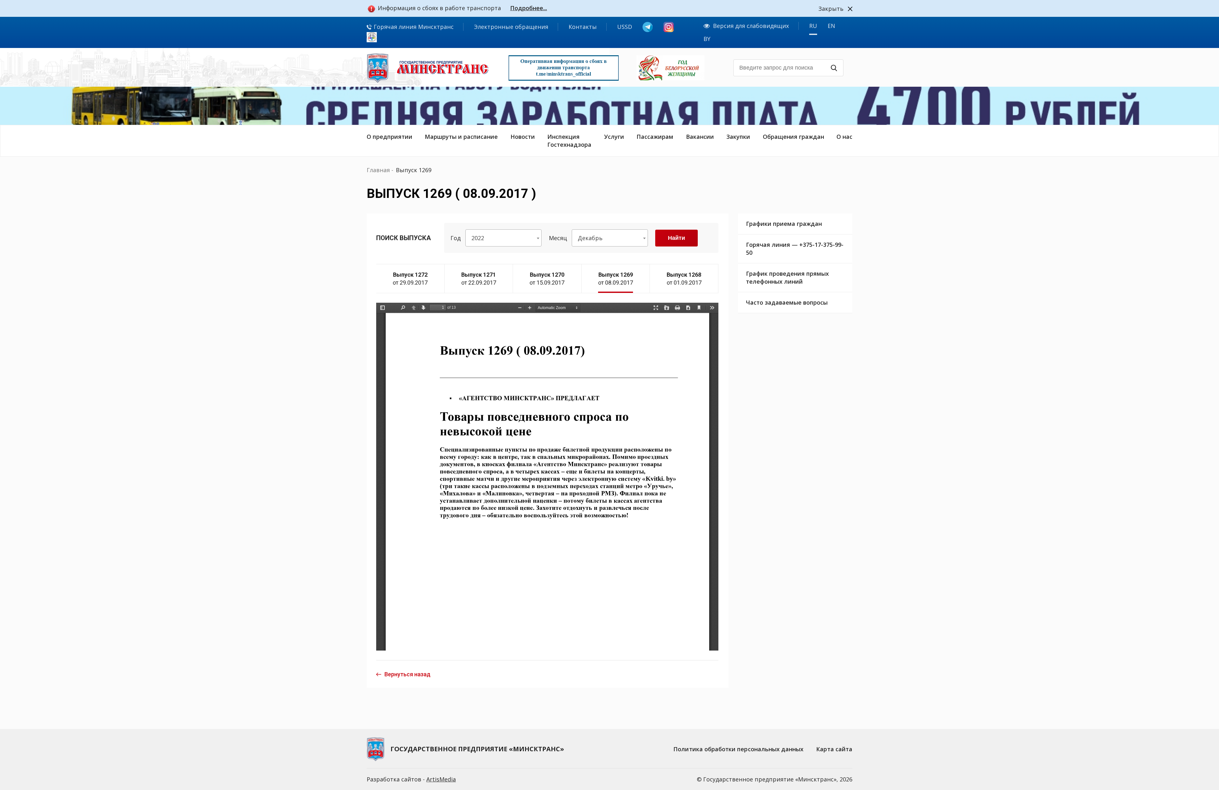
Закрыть (830, 8)
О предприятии (389, 136)
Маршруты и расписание (461, 136)
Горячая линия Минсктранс (413, 26)
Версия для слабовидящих (751, 26)
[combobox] (503, 237)
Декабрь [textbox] (590, 238)
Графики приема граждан (784, 223)
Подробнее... (528, 8)
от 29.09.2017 (410, 278)
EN (831, 26)
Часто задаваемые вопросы (787, 302)
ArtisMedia (441, 779)
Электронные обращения (511, 26)
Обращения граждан (793, 136)
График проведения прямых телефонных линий (787, 277)
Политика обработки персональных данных (738, 749)
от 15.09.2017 (547, 278)
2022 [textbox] (477, 238)
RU (813, 26)
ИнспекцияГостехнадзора (569, 140)
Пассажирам (654, 136)
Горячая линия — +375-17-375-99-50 (794, 248)
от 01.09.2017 (684, 278)
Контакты (583, 26)
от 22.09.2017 (478, 278)
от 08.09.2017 (615, 278)
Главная (378, 170)
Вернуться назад (407, 674)
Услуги (614, 136)
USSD (624, 26)
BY (706, 39)
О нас (844, 136)
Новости (522, 136)
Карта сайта (834, 749)
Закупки (738, 136)
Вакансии (700, 136)
